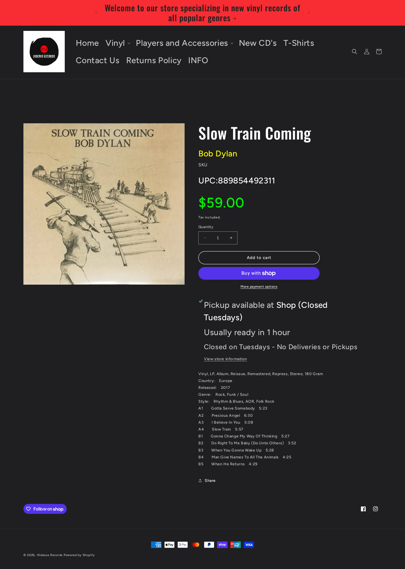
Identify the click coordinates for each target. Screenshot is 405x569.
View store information (225, 359)
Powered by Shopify (79, 555)
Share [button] (210, 480)
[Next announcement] (309, 13)
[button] (117, 43)
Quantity (205, 227)
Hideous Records (50, 555)
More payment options (259, 286)
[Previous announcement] (96, 13)
